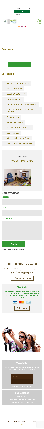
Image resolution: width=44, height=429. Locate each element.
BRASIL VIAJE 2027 (16, 94)
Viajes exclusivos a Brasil (18, 138)
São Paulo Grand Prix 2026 (18, 128)
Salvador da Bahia (15, 122)
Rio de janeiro (13, 117)
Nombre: (5, 197)
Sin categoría (13, 133)
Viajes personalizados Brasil (20, 143)
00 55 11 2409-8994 (27, 2)
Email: (4, 208)
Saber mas (22, 308)
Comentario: (7, 218)
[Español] (19, 26)
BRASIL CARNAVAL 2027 (18, 83)
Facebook (22, 413)
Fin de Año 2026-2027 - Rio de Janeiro (20, 111)
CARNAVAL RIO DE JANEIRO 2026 (22, 104)
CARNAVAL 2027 (14, 99)
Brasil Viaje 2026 (14, 89)
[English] (22, 26)
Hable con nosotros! (22, 278)
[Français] (25, 26)
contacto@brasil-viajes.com (25, 5)
